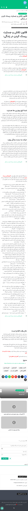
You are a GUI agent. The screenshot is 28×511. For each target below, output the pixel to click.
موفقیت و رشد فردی (20, 10)
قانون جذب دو (14, 371)
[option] (14, 390)
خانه (25, 10)
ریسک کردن (5, 368)
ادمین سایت (23, 22)
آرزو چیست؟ (21, 394)
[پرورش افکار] (25, 3)
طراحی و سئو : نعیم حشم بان (11, 504)
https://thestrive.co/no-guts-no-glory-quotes (14, 363)
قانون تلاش (22, 371)
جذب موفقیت (22, 368)
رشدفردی (14, 368)
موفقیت (5, 371)
